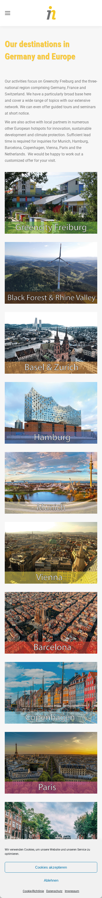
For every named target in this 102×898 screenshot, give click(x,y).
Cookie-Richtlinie (33, 891)
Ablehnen (51, 880)
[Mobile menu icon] (7, 13)
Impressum (72, 891)
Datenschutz (54, 891)
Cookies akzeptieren (51, 867)
